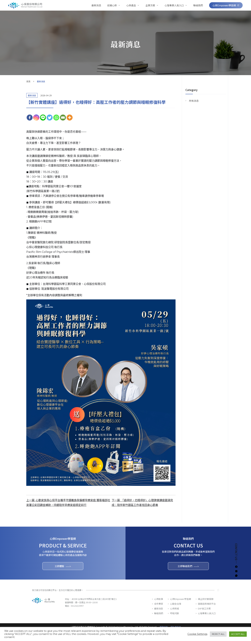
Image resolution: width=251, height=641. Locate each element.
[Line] (43, 118)
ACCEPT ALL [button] (238, 634)
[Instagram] (36, 118)
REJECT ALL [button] (218, 634)
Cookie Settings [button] (197, 634)
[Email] (63, 118)
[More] (70, 118)
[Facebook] (30, 118)
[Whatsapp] (56, 118)
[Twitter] (50, 118)
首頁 (28, 81)
